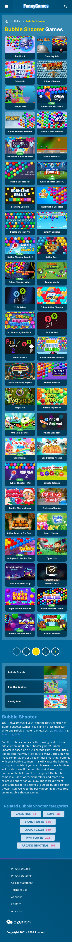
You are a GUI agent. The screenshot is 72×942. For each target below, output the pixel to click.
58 (58, 814)
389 (48, 829)
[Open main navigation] (6, 6)
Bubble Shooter (35, 21)
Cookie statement (22, 882)
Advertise (17, 911)
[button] (65, 6)
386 (48, 821)
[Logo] (36, 6)
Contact (16, 904)
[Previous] (17, 651)
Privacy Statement (22, 875)
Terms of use (19, 889)
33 (34, 814)
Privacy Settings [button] (21, 868)
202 (47, 837)
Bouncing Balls (11, 734)
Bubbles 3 (60, 730)
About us (16, 897)
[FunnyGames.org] (7, 21)
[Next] (26, 651)
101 (52, 845)
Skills (17, 21)
